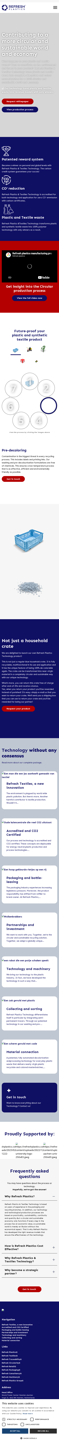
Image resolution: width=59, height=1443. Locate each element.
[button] (29, 1438)
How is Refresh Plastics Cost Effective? (24, 1247)
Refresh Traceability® (12, 1359)
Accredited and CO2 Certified (15, 1327)
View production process (20, 109)
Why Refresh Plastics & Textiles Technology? (20, 1259)
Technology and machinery (14, 1335)
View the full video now (29, 298)
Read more (28, 1414)
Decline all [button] (43, 1431)
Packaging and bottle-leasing (15, 1330)
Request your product (18, 708)
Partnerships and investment (15, 1332)
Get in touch (13, 479)
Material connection (11, 1340)
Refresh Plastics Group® (12, 1381)
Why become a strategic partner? (21, 1271)
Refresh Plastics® (10, 1352)
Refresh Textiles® (10, 1356)
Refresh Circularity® (11, 1363)
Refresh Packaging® (11, 1370)
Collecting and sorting (12, 1338)
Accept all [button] (15, 1431)
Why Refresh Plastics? (20, 1196)
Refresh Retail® (9, 1366)
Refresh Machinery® (11, 1377)
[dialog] (29, 1421)
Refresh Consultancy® (12, 1373)
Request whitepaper (18, 101)
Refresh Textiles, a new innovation (17, 1325)
